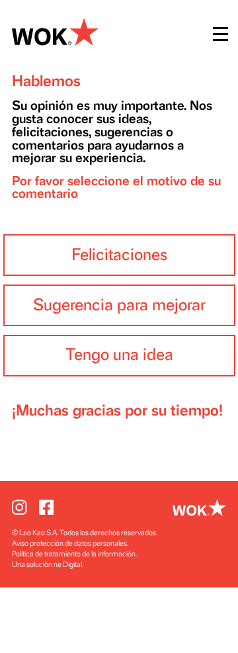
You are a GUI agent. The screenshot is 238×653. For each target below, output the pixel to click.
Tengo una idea (119, 355)
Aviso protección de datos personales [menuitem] (69, 543)
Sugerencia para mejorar (119, 305)
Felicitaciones (119, 255)
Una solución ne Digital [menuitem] (47, 564)
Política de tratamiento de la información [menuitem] (74, 554)
